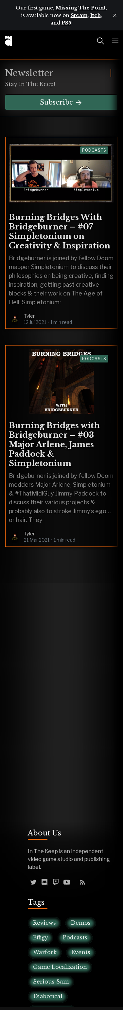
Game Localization (60, 967)
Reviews (44, 922)
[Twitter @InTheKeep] (33, 881)
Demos (81, 922)
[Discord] (44, 881)
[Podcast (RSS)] (82, 881)
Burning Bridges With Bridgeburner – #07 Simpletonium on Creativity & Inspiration (59, 231)
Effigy (40, 937)
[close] (115, 15)
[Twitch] (55, 881)
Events (80, 952)
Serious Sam (51, 981)
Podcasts (94, 150)
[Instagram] (74, 881)
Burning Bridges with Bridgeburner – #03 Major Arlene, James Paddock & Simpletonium (54, 444)
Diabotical (47, 996)
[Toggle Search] (100, 41)
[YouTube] (66, 881)
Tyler (29, 316)
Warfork (45, 952)
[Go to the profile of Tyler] (15, 319)
